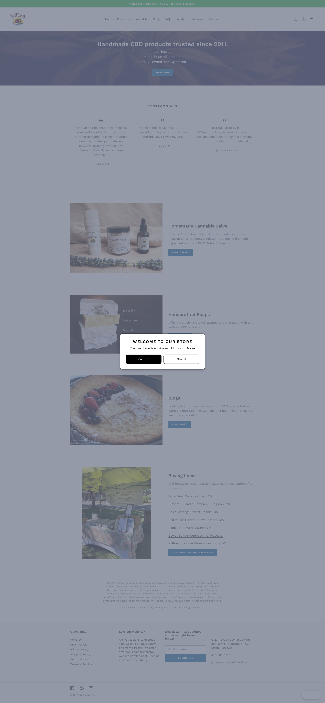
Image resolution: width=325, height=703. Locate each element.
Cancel (181, 359)
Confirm (143, 359)
